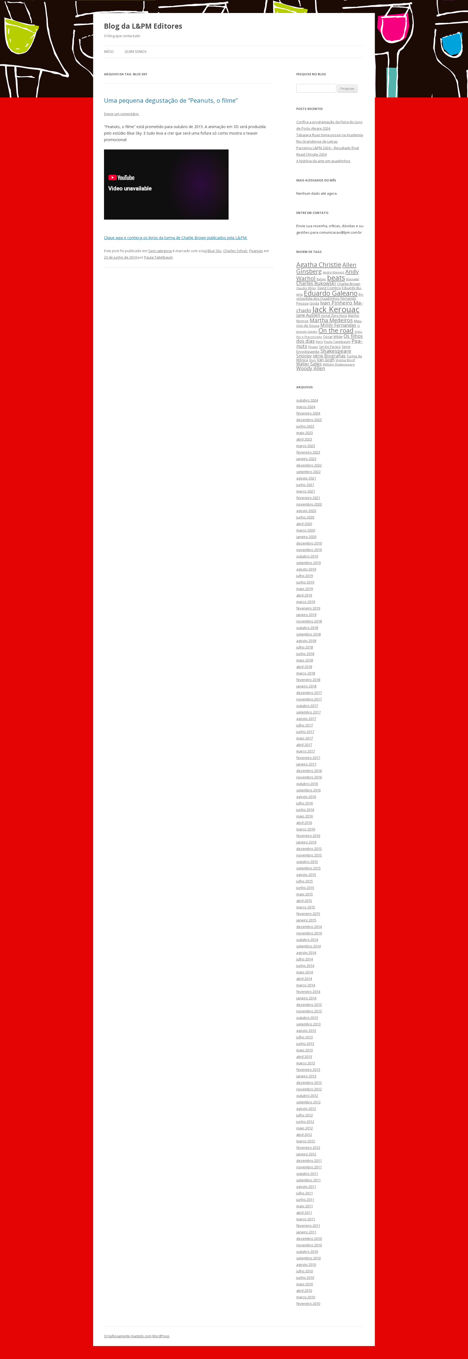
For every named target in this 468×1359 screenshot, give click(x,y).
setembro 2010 (308, 1258)
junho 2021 (305, 484)
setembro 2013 (308, 1024)
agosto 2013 (306, 1030)
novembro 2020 (309, 504)
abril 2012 (304, 1134)
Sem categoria (160, 250)
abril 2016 (304, 822)
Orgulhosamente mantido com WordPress (136, 1336)
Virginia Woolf (345, 360)
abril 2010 (304, 1290)
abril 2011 (304, 1212)
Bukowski (352, 279)
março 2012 (305, 1141)
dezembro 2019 (309, 543)
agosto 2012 (306, 1108)
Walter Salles (309, 364)
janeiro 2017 (306, 764)
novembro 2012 (309, 1089)
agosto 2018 (306, 640)
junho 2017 (305, 731)
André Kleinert (333, 272)
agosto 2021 (306, 478)
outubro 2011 (307, 1173)
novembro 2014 (309, 933)
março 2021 (305, 491)
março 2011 (305, 1219)
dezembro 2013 (309, 1004)
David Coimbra (329, 288)
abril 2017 (304, 744)
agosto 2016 (306, 796)
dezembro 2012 (309, 1082)
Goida (314, 303)
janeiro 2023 (306, 458)
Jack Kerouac (335, 309)
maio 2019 (304, 588)
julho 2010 (304, 1271)
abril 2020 (304, 523)
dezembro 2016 (309, 770)
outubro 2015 (307, 861)
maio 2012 (304, 1128)
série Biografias (329, 356)
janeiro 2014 (306, 998)
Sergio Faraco (330, 346)
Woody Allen (310, 368)
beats (336, 277)
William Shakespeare (339, 364)
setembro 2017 (308, 712)
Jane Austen (308, 315)
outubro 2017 (307, 705)
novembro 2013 (309, 1011)
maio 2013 (304, 1050)
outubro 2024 (307, 400)
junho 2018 (305, 653)
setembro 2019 (308, 562)
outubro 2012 (307, 1095)
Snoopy (304, 356)
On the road (335, 330)
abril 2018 (304, 666)
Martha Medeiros (331, 320)
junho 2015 (305, 887)
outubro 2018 (307, 627)
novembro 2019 (309, 549)
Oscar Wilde (333, 336)
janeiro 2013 (306, 1076)
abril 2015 (304, 900)
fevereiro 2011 (308, 1225)
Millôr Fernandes (338, 325)
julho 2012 (304, 1115)
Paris (319, 342)
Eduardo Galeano (331, 293)
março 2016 (305, 829)
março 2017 (305, 751)
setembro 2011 (308, 1180)
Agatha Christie (318, 264)
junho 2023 (305, 426)
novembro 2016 (309, 777)
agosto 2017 (306, 718)
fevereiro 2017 (308, 757)
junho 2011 (305, 1199)
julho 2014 (304, 959)
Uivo (312, 360)
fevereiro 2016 (308, 835)
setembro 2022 (308, 471)
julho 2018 (304, 647)
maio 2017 (304, 738)
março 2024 (305, 406)
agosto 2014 (306, 952)
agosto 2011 (306, 1186)
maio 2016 (304, 816)
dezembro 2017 (309, 692)
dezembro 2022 (309, 465)
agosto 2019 (306, 569)
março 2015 (305, 907)
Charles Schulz (235, 250)
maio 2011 (304, 1206)
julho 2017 (304, 725)
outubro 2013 (307, 1017)
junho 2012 (305, 1121)
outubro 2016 (307, 783)
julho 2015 (304, 881)
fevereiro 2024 (308, 413)
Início (109, 51)
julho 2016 (304, 803)
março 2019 (305, 601)
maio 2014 (304, 972)
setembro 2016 (308, 790)
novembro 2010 (309, 1245)
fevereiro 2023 (308, 452)
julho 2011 (304, 1193)
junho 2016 (305, 809)
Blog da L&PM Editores (143, 26)
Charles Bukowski (316, 283)
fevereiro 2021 (308, 497)
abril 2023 (304, 439)
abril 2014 (304, 978)
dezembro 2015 (309, 848)
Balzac (321, 279)
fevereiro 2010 (308, 1303)
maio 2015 (304, 894)
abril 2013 (304, 1056)
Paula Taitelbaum (158, 257)
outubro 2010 (307, 1251)
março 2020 (305, 530)
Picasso (313, 347)
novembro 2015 (309, 855)
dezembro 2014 (309, 926)
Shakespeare (335, 350)
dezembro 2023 (309, 419)
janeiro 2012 (306, 1154)
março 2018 (305, 673)
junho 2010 (305, 1277)
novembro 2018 (309, 621)
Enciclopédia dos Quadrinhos (330, 296)
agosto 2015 (306, 874)
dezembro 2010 (309, 1238)
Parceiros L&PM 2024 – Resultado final (327, 147)
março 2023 (305, 445)
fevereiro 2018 (308, 679)
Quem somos (135, 51)
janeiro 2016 (306, 842)
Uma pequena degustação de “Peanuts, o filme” (171, 100)
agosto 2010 (306, 1264)
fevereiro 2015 (308, 913)
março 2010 (305, 1297)
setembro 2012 (308, 1102)
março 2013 (305, 1063)
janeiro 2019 (306, 614)
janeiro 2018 (306, 686)
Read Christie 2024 (311, 154)
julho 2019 (304, 575)
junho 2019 (305, 582)
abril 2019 (304, 595)
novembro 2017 (309, 699)
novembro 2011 (309, 1167)
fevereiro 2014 (308, 991)
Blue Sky (214, 250)
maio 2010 (304, 1284)
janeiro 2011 (306, 1232)
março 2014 (305, 985)
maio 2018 (304, 660)
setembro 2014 (308, 946)
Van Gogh (325, 359)
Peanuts (256, 250)
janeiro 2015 (306, 920)
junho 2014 (305, 965)
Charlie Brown (348, 283)
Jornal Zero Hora (334, 315)
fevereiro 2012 (308, 1147)
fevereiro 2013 (308, 1069)
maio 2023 (304, 432)
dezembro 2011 (309, 1160)
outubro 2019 (307, 556)
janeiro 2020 (306, 536)
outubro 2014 (307, 939)
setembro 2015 (308, 868)
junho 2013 (305, 1043)
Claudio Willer (306, 288)
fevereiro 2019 (308, 608)
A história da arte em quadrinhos (323, 160)
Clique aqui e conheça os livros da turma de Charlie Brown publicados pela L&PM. (175, 237)
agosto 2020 (306, 510)
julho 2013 (304, 1037)
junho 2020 (305, 517)
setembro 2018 (308, 634)
